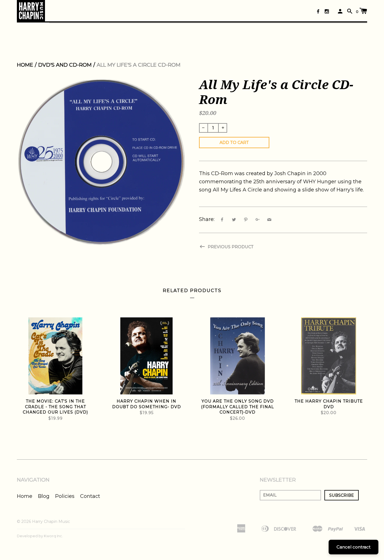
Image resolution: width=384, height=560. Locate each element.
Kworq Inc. (53, 536)
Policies (64, 496)
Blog (43, 496)
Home (25, 65)
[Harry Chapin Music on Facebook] (318, 11)
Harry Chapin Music (51, 521)
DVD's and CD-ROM (65, 65)
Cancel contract (353, 547)
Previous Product (230, 246)
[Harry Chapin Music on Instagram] (327, 11)
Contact (90, 496)
